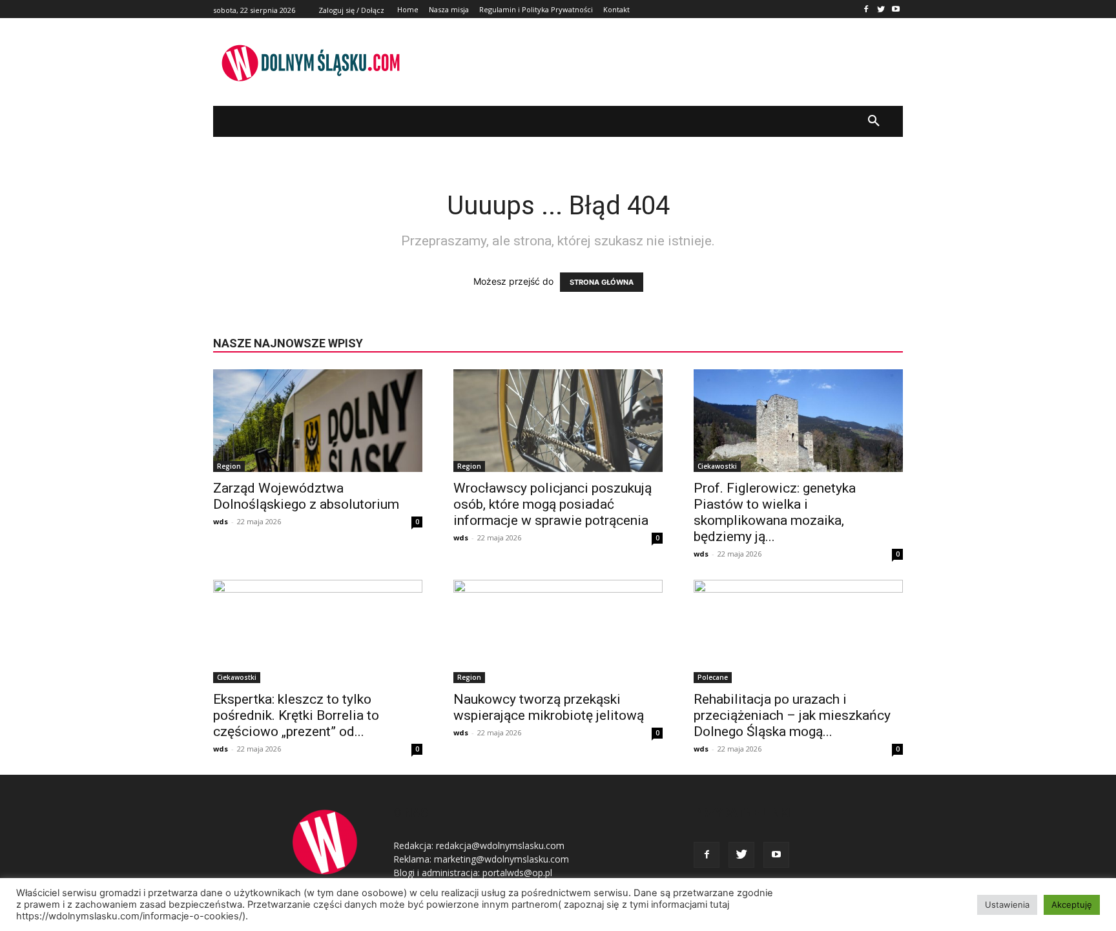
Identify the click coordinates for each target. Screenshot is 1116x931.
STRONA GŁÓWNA (602, 282)
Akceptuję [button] (1071, 904)
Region (229, 466)
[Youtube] (895, 9)
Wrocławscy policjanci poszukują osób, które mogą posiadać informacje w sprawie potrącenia (552, 504)
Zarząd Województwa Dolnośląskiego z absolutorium (306, 496)
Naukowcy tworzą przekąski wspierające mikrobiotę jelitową (548, 707)
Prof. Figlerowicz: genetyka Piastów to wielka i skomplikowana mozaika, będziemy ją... (775, 512)
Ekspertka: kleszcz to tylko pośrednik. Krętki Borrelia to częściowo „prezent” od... (296, 715)
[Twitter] (880, 9)
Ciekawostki (717, 466)
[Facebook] (866, 9)
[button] (873, 121)
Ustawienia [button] (1007, 904)
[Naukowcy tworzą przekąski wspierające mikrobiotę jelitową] (558, 631)
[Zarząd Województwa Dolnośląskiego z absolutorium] (317, 420)
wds (220, 521)
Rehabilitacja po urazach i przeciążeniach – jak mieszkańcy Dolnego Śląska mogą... (792, 715)
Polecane (713, 677)
